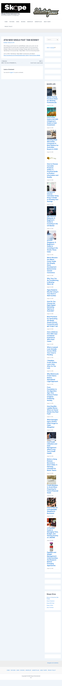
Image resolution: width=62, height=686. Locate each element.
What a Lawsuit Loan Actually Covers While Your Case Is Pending (52, 351)
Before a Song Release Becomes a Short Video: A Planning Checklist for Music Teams (52, 464)
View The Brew (50, 607)
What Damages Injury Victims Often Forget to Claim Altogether (52, 423)
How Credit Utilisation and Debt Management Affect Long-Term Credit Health (52, 447)
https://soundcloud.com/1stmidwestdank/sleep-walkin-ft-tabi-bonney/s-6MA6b (22, 55)
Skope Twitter (50, 605)
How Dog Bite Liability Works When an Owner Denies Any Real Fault (52, 410)
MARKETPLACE (35, 670)
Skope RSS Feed (50, 603)
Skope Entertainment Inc (10, 14)
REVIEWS (22, 670)
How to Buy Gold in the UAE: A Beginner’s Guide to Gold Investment (52, 121)
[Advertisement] (54, 632)
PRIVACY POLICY (52, 670)
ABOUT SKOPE (43, 670)
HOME (8, 670)
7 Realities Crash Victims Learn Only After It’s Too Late (52, 364)
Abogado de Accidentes (52, 662)
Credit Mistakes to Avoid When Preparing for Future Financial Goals (52, 489)
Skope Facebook (50, 601)
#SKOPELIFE (28, 670)
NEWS (18, 670)
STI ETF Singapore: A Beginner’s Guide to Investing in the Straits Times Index (52, 246)
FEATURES (13, 670)
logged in (12, 72)
